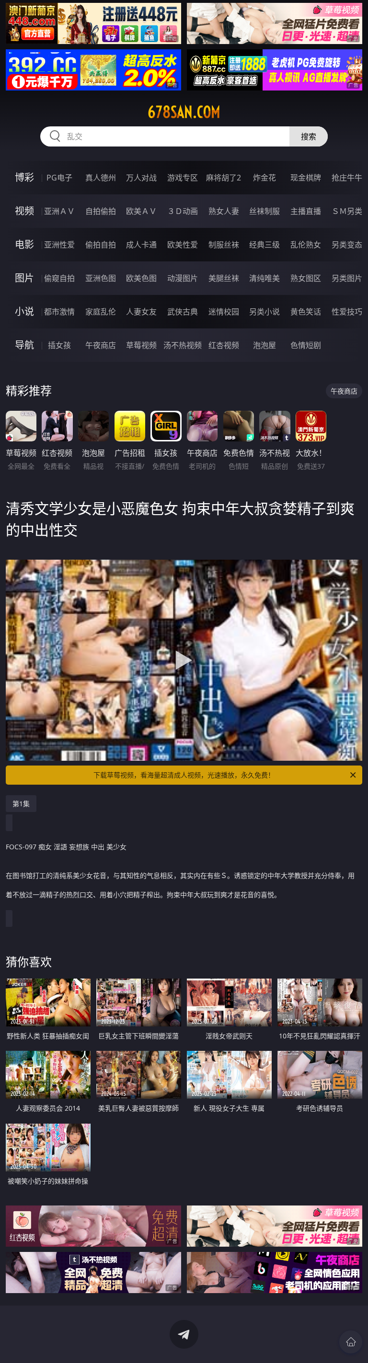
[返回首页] (350, 1341)
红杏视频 (223, 345)
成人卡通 (141, 244)
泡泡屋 (264, 345)
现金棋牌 (305, 177)
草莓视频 (141, 345)
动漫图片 (182, 278)
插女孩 (59, 345)
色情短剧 (305, 345)
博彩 (24, 177)
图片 (24, 277)
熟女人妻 (223, 211)
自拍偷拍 (100, 211)
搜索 (308, 136)
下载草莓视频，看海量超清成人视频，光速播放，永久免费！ (184, 774)
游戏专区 (182, 177)
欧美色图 (141, 278)
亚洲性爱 (59, 244)
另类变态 (347, 244)
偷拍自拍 (100, 244)
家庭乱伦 (100, 311)
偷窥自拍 (59, 278)
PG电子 (59, 177)
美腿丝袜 (223, 278)
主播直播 (305, 211)
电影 (24, 244)
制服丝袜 (223, 244)
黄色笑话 (305, 311)
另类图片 (347, 278)
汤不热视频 (182, 345)
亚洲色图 (100, 278)
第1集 (21, 803)
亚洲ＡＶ (59, 211)
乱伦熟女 (305, 244)
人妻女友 (141, 311)
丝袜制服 (264, 211)
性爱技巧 (347, 311)
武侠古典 (182, 311)
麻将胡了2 (223, 177)
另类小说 (264, 311)
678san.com (184, 112)
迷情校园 (223, 311)
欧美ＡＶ (141, 211)
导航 (24, 344)
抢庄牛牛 (347, 177)
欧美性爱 (182, 244)
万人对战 (141, 177)
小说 (24, 311)
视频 (24, 210)
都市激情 (59, 311)
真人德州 (100, 177)
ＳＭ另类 (347, 211)
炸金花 (264, 177)
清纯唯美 (264, 278)
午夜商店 (100, 345)
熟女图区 (305, 278)
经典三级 (264, 244)
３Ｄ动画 (182, 211)
